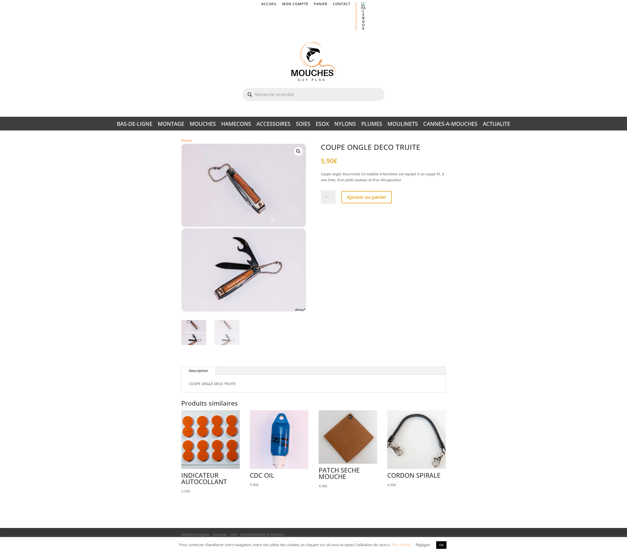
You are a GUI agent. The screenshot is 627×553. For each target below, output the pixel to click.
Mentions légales (195, 534)
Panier (320, 4)
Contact (341, 4)
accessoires (273, 124)
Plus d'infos (401, 544)
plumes (371, 124)
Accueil (269, 4)
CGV (233, 534)
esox (322, 124)
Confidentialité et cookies (262, 534)
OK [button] (441, 545)
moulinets (402, 124)
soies (303, 124)
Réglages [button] (423, 544)
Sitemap (220, 534)
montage (171, 124)
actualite (496, 124)
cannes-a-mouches (450, 124)
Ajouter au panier (366, 197)
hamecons (236, 124)
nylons (345, 124)
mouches (203, 124)
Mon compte (295, 4)
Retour (186, 140)
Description (198, 370)
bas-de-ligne (134, 124)
